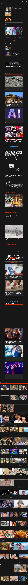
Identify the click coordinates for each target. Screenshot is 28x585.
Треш (6, 275)
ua (20, 1)
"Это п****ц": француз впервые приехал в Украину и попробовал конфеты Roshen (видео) (12, 38)
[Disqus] (14, 315)
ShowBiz (13, 7)
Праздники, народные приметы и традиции (14, 139)
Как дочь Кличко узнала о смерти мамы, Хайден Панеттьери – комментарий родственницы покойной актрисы (17, 14)
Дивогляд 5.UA (13, 258)
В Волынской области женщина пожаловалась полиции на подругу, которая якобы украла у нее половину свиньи (13, 293)
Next (22, 31)
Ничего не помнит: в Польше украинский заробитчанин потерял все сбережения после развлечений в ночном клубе (12, 376)
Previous (5, 31)
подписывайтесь (14, 257)
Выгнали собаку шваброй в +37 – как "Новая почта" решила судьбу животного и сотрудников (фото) (17, 54)
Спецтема (7, 138)
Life (5, 87)
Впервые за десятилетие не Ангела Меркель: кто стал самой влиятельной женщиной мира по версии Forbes (17, 170)
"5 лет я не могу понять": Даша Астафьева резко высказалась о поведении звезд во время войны (16, 48)
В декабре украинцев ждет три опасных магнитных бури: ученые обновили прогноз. (14, 251)
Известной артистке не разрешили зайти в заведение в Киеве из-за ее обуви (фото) (17, 9)
